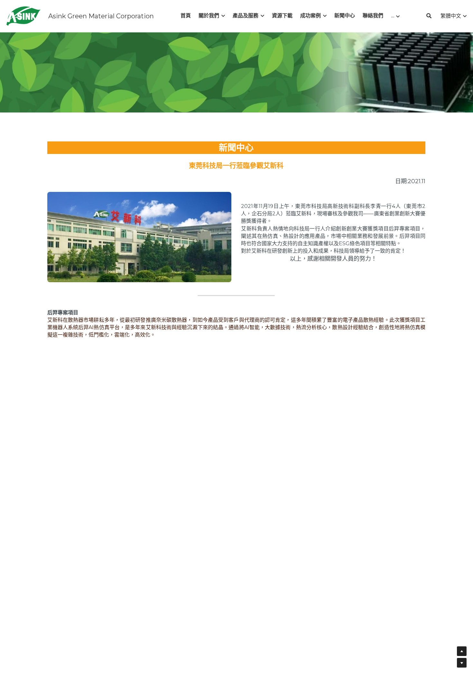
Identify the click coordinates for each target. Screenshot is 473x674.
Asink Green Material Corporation (101, 16)
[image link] (23, 15)
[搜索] (428, 16)
